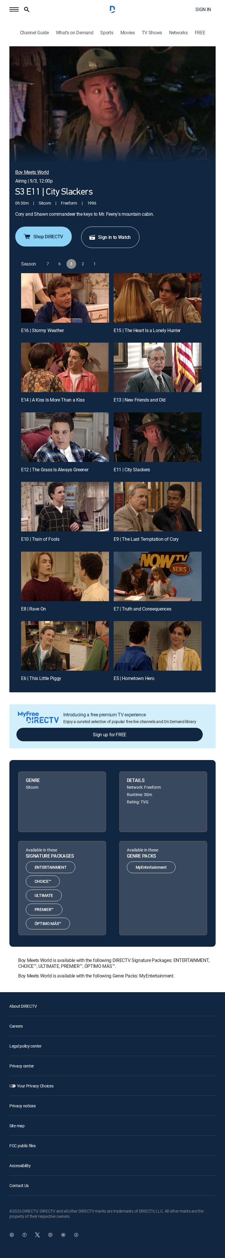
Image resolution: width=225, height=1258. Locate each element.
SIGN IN (203, 9)
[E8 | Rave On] (65, 576)
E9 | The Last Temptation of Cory (146, 539)
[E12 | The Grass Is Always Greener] (65, 437)
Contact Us (19, 1185)
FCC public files (22, 1145)
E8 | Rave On (33, 609)
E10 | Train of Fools (40, 539)
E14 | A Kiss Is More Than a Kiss (53, 400)
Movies (127, 33)
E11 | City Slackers (132, 469)
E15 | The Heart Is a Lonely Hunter (147, 330)
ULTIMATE (44, 895)
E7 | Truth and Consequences (142, 609)
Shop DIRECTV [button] (48, 236)
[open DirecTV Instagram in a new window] (50, 1234)
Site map (17, 1125)
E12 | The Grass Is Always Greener (54, 469)
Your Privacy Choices (35, 1086)
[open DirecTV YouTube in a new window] (63, 1234)
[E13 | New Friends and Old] (158, 367)
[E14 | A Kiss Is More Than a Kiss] (65, 367)
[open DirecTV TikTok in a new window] (76, 1234)
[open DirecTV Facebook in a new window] (24, 1234)
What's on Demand (74, 33)
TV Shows (152, 33)
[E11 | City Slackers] (158, 437)
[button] (14, 9)
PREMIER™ (44, 909)
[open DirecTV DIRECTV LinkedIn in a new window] (11, 1234)
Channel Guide (34, 33)
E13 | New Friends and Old (140, 400)
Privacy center (21, 1066)
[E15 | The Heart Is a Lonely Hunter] (158, 298)
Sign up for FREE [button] (109, 734)
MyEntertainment (151, 867)
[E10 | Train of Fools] (65, 506)
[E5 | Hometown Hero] (158, 646)
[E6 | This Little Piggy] (65, 646)
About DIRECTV (23, 1006)
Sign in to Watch (114, 237)
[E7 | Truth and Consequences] (158, 576)
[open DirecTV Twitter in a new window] (37, 1234)
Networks (178, 33)
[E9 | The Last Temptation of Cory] (158, 506)
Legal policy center (25, 1046)
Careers (16, 1026)
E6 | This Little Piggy (41, 678)
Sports (106, 33)
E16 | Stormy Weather (42, 330)
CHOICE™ (43, 881)
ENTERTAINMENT (51, 867)
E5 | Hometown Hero (134, 678)
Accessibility (19, 1165)
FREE (200, 33)
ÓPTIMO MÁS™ (48, 923)
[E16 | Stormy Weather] (65, 298)
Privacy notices (22, 1106)
